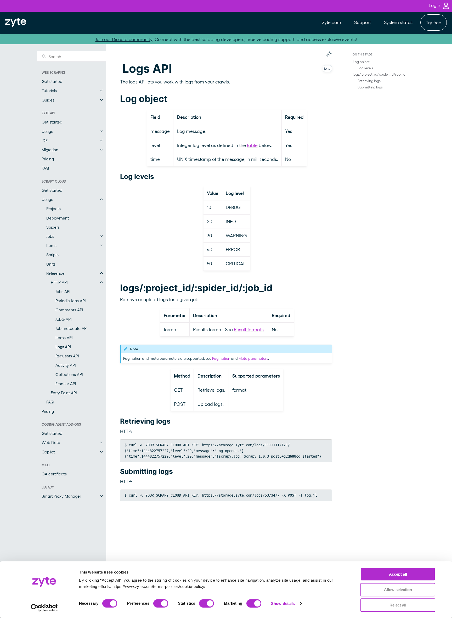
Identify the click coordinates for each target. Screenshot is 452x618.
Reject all (397, 605)
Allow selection (398, 589)
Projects (53, 208)
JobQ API (63, 319)
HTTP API (59, 282)
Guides (48, 99)
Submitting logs (370, 87)
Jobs (50, 236)
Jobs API (62, 291)
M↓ (327, 68)
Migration (50, 149)
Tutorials (49, 90)
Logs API (63, 346)
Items (51, 245)
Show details (283, 603)
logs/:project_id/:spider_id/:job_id (379, 74)
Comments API (69, 309)
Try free (433, 22)
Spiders (53, 226)
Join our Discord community (123, 39)
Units (50, 263)
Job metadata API (71, 328)
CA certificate (54, 473)
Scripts (52, 254)
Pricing (48, 158)
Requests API (67, 355)
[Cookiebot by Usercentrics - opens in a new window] (44, 608)
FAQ (45, 167)
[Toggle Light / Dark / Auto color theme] (329, 54)
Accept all (398, 574)
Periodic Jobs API (70, 300)
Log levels (365, 68)
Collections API (69, 374)
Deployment (57, 217)
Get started (52, 81)
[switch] (160, 603)
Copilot (48, 451)
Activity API (65, 365)
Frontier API (65, 383)
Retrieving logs (369, 80)
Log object (361, 62)
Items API (64, 337)
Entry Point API (64, 392)
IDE (45, 140)
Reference (55, 273)
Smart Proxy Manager (61, 495)
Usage (47, 131)
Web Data (51, 442)
